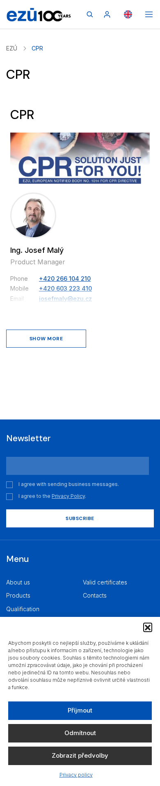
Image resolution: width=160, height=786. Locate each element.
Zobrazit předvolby (80, 755)
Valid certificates (105, 582)
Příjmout (80, 710)
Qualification (22, 608)
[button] (148, 627)
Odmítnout (80, 733)
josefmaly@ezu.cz (65, 298)
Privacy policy (76, 775)
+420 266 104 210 (65, 278)
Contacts (95, 595)
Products (18, 595)
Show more (46, 338)
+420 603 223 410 (65, 288)
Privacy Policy (68, 496)
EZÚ (11, 48)
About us (18, 582)
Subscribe (80, 518)
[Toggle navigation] (149, 14)
